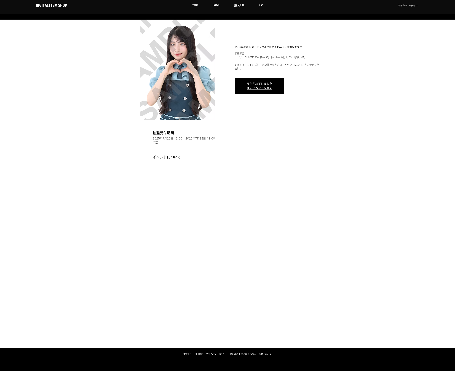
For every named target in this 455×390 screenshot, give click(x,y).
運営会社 (187, 354)
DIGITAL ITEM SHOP (51, 6)
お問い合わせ (265, 354)
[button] (195, 5)
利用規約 (199, 354)
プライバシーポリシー (216, 354)
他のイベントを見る (259, 88)
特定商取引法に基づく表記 (243, 354)
